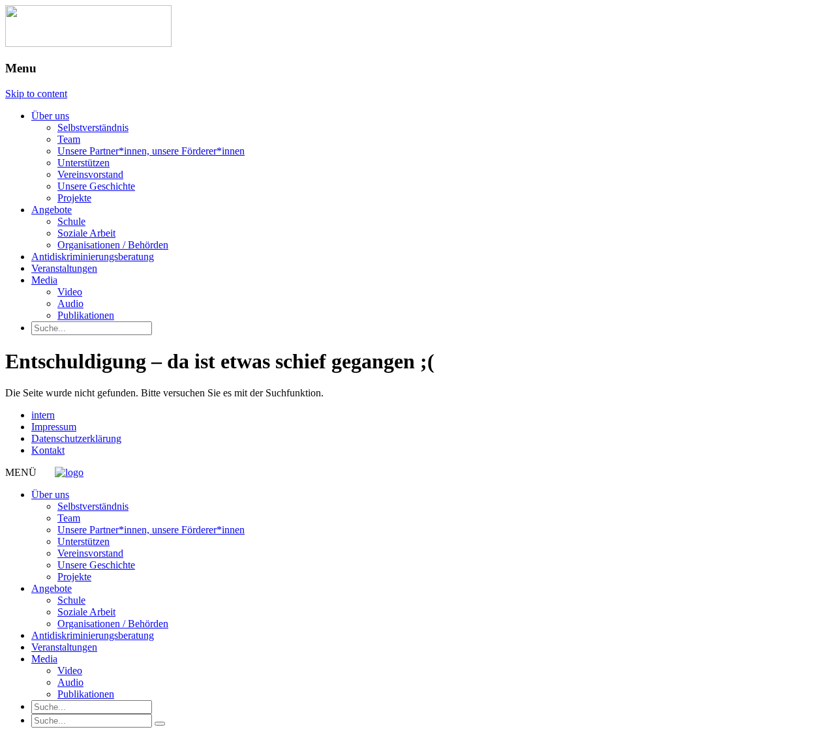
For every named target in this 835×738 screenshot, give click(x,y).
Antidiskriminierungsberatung (92, 256)
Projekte (74, 197)
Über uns (50, 115)
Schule (71, 221)
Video (69, 291)
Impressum (53, 426)
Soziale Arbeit (86, 233)
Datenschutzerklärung (76, 438)
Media (44, 280)
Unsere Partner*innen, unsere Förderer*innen (151, 150)
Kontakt (48, 450)
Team (68, 139)
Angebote (51, 209)
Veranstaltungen (64, 268)
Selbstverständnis (93, 127)
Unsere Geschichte (96, 186)
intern (43, 415)
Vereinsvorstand (90, 174)
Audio (70, 303)
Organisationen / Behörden (112, 244)
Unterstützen (83, 162)
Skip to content (36, 93)
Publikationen (85, 315)
